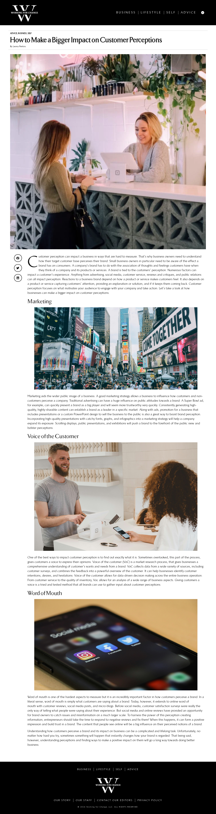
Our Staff (84, 800)
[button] (18, 258)
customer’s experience (54, 274)
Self (171, 12)
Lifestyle (151, 12)
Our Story (62, 800)
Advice (188, 12)
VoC (130, 566)
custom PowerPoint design (80, 414)
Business (126, 12)
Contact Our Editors (115, 800)
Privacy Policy (150, 800)
